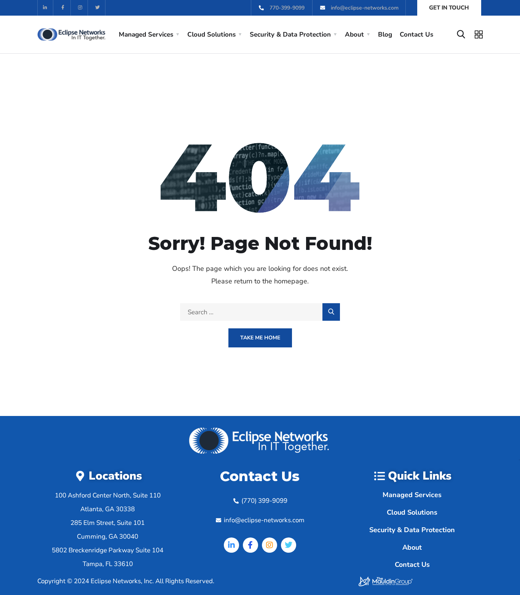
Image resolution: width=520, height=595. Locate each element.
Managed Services (146, 34)
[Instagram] (80, 8)
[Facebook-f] (63, 8)
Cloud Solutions (211, 34)
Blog (385, 34)
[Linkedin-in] (45, 8)
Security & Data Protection (290, 34)
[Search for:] (260, 312)
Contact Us (416, 34)
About (354, 34)
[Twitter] (97, 8)
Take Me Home (260, 337)
